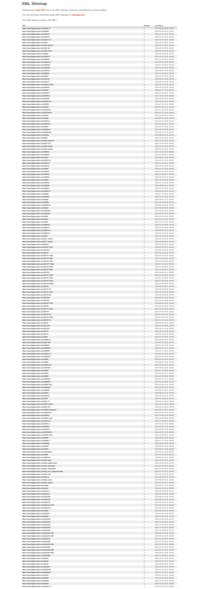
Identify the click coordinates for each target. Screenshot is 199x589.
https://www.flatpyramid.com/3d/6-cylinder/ (38, 141)
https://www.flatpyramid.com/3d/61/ (35, 157)
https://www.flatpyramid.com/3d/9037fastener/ (39, 410)
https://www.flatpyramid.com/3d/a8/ (35, 578)
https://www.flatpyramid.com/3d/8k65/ (36, 382)
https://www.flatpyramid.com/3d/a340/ (36, 547)
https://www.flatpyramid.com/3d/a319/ (36, 527)
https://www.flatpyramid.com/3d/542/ (35, 87)
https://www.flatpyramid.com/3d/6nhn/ (36, 213)
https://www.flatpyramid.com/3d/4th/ (35, 31)
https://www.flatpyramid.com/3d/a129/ (36, 508)
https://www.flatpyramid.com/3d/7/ (35, 236)
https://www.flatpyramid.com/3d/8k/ (35, 376)
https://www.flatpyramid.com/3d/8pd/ (35, 390)
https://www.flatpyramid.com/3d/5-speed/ (37, 45)
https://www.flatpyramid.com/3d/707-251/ (37, 247)
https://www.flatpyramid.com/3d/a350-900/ (38, 553)
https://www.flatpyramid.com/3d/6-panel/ (37, 146)
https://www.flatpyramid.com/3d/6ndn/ (36, 211)
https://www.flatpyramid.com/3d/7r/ (35, 331)
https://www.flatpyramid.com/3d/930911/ (37, 432)
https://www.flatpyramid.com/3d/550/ (35, 93)
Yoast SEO (40, 10)
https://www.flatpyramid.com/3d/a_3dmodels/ (39, 469)
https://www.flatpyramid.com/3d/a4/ (35, 558)
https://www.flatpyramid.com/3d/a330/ (36, 541)
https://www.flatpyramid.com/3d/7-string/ (37, 241)
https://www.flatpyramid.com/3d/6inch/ (36, 205)
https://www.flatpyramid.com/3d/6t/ (35, 222)
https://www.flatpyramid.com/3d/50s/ (35, 73)
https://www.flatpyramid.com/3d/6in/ (35, 202)
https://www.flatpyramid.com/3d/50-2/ (36, 56)
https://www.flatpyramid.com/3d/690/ (35, 197)
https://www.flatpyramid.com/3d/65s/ (35, 188)
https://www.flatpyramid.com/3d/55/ (35, 90)
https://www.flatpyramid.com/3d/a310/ (36, 522)
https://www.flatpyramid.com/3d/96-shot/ (37, 435)
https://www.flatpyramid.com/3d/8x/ (35, 393)
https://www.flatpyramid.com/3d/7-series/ (37, 239)
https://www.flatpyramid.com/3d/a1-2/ (36, 491)
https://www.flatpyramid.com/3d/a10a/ (36, 499)
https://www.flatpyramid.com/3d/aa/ (35, 583)
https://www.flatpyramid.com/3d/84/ (35, 359)
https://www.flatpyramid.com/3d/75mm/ (36, 295)
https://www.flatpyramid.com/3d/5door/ (36, 110)
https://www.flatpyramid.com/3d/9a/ (35, 449)
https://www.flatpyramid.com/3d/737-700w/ (38, 264)
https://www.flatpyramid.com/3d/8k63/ (36, 379)
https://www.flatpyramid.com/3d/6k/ (35, 208)
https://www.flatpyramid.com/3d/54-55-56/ (37, 85)
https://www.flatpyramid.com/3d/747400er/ (38, 284)
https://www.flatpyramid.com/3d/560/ (35, 99)
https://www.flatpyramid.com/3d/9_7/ (35, 401)
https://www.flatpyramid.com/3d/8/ (35, 337)
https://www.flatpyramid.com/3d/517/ (35, 82)
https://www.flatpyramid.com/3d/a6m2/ (36, 569)
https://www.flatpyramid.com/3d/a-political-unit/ (39, 463)
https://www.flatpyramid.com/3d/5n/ (35, 127)
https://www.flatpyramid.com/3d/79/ (35, 323)
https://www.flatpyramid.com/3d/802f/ (36, 351)
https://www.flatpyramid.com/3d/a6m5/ (36, 572)
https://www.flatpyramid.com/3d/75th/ (36, 298)
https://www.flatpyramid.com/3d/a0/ (35, 485)
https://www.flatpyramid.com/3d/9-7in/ (36, 407)
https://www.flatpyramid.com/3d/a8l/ (35, 581)
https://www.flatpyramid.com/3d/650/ (35, 183)
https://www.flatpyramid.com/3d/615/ (35, 166)
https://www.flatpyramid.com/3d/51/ (35, 76)
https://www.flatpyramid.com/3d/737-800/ (37, 267)
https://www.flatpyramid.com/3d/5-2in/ (36, 48)
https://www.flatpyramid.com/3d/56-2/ (36, 96)
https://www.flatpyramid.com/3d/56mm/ (36, 101)
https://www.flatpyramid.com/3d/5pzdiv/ (37, 132)
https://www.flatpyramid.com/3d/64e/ (35, 177)
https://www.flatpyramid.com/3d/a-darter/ (37, 483)
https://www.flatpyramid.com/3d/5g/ (35, 118)
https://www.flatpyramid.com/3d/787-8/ (36, 314)
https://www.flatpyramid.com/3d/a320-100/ (38, 533)
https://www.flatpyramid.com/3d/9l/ (35, 455)
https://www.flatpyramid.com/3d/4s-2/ (36, 28)
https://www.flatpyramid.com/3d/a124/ (36, 502)
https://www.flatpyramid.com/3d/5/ (35, 42)
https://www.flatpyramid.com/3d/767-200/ (37, 303)
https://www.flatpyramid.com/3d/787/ (35, 312)
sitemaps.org (78, 15)
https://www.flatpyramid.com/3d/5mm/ (36, 124)
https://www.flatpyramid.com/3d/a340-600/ (38, 550)
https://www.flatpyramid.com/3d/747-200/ (37, 275)
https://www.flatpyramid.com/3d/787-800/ (37, 317)
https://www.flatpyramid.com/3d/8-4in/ (36, 342)
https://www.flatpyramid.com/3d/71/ (35, 253)
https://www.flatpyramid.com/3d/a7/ (35, 575)
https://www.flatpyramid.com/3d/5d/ (35, 107)
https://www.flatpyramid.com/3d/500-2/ (36, 62)
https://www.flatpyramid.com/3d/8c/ (35, 373)
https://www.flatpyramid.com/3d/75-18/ (36, 289)
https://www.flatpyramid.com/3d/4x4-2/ (36, 40)
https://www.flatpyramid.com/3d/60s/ (35, 152)
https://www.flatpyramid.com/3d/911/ (35, 415)
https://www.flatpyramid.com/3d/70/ (35, 244)
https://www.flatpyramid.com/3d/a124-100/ (38, 505)
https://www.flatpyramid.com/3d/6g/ (35, 199)
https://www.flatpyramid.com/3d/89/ (35, 370)
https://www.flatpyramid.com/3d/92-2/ (36, 424)
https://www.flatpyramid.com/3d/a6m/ (36, 567)
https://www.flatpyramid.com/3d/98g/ (35, 443)
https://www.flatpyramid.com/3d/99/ (35, 446)
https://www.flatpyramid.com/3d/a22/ (35, 513)
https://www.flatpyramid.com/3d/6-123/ (36, 143)
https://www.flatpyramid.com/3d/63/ (35, 169)
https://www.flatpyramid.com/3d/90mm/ (36, 412)
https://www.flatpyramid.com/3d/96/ (35, 438)
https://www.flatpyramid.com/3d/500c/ (36, 65)
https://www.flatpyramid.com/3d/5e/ (35, 115)
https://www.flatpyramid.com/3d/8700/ (36, 368)
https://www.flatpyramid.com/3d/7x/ (35, 334)
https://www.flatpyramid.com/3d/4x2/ (35, 34)
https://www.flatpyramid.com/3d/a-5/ (35, 477)
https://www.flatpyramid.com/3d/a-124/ (36, 474)
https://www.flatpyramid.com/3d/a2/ (35, 511)
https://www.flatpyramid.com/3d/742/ (35, 272)
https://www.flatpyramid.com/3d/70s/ (35, 250)
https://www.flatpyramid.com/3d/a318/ (36, 525)
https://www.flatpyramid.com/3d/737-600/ (37, 258)
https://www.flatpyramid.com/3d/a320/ (36, 530)
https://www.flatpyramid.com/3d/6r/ (35, 216)
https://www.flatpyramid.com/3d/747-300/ (37, 278)
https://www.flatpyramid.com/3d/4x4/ (35, 37)
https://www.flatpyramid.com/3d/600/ (35, 155)
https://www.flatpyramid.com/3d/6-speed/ (37, 149)
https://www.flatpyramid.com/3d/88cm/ (36, 340)
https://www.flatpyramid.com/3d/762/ (35, 300)
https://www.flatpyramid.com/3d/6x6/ (35, 227)
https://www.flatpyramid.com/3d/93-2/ (36, 429)
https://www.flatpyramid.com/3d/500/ (35, 59)
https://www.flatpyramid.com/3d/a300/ (36, 519)
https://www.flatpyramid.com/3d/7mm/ (36, 326)
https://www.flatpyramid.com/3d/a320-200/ (38, 536)
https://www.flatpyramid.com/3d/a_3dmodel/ (38, 466)
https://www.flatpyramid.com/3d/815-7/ (36, 354)
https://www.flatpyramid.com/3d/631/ (35, 171)
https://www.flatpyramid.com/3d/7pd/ (35, 328)
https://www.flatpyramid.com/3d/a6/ (35, 564)
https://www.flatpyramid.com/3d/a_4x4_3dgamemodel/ (42, 471)
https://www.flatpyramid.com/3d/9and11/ (37, 452)
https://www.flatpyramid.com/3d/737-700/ (37, 261)
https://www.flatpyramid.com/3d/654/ (35, 185)
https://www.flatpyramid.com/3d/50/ (35, 54)
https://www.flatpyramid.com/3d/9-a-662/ (37, 404)
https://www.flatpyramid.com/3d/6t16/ (36, 225)
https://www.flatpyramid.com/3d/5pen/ (36, 129)
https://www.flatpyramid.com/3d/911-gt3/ (37, 418)
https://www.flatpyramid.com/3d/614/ (35, 163)
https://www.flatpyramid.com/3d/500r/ (36, 68)
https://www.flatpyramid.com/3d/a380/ (36, 555)
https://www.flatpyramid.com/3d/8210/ (36, 356)
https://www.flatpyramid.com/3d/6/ (35, 138)
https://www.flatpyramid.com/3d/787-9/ (36, 320)
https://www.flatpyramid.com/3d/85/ (35, 362)
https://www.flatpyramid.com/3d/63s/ (35, 174)
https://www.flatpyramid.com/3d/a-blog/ (36, 460)
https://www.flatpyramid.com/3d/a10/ (35, 494)
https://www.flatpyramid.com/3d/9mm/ (36, 457)
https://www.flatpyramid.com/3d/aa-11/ (36, 586)
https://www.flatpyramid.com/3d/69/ (35, 194)
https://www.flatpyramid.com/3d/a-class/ (37, 480)
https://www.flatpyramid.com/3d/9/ (35, 398)
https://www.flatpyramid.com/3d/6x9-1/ (36, 230)
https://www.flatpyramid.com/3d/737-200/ (37, 255)
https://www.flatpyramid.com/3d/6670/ (36, 191)
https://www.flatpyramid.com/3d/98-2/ (36, 441)
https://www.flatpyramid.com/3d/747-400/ (37, 281)
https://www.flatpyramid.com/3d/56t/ (35, 104)
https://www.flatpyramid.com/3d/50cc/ (36, 70)
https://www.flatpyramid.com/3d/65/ (35, 180)
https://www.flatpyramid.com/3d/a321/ (36, 539)
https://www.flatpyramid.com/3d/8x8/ (35, 396)
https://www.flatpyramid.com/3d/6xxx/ (36, 233)
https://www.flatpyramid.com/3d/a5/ (35, 561)
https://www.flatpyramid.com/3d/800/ (35, 345)
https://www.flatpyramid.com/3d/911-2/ (36, 421)
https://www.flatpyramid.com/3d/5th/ (35, 135)
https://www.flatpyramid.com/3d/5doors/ (37, 113)
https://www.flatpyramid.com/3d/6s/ (35, 219)
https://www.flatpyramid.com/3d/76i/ (35, 306)
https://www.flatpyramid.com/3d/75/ (35, 286)
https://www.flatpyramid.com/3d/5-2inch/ (37, 51)
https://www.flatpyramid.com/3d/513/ (35, 79)
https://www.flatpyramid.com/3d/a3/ (35, 516)
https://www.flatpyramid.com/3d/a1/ (35, 488)
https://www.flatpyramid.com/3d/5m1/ (36, 121)
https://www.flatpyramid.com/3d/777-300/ (37, 309)
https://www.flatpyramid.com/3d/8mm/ (36, 387)
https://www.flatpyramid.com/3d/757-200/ (37, 292)
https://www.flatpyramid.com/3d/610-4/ (36, 160)
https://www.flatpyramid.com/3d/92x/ (35, 427)
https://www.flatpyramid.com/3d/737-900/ (37, 270)
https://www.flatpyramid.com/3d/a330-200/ (38, 544)
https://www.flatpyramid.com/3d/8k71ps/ (37, 384)
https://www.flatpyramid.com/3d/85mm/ (36, 365)
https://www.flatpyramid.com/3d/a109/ (36, 497)
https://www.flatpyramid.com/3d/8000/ (36, 348)
